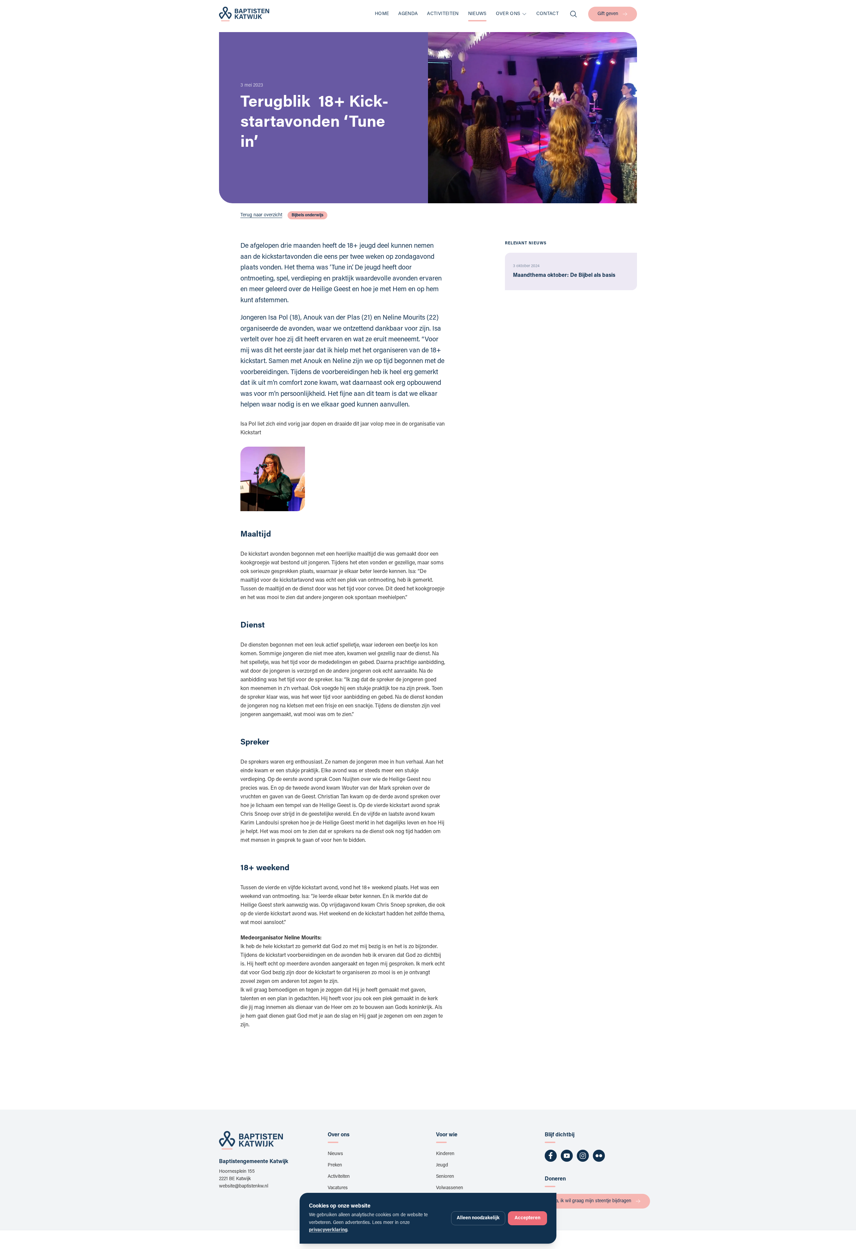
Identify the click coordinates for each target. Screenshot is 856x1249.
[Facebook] (551, 1156)
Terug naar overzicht (261, 215)
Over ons (508, 14)
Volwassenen (449, 1188)
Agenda (408, 14)
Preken (335, 1165)
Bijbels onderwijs (307, 215)
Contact (547, 14)
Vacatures (338, 1188)
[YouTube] (567, 1156)
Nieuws (477, 14)
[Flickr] (599, 1156)
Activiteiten (442, 14)
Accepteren (527, 1218)
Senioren (445, 1176)
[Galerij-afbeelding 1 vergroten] (272, 479)
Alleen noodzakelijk (478, 1218)
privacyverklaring (328, 1230)
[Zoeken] (573, 14)
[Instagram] (583, 1156)
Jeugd (442, 1165)
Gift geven (608, 14)
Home (382, 14)
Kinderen (445, 1154)
